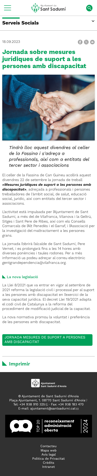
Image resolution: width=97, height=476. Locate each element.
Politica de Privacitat (48, 458)
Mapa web (49, 450)
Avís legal (49, 454)
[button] (7, 9)
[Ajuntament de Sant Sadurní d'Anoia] (48, 11)
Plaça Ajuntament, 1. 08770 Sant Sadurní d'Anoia (47, 400)
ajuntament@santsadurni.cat (53, 408)
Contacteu (48, 446)
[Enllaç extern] (48, 426)
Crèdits (48, 462)
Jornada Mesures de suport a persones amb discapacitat (45, 340)
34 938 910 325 (33, 404)
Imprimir (19, 364)
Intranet (48, 467)
